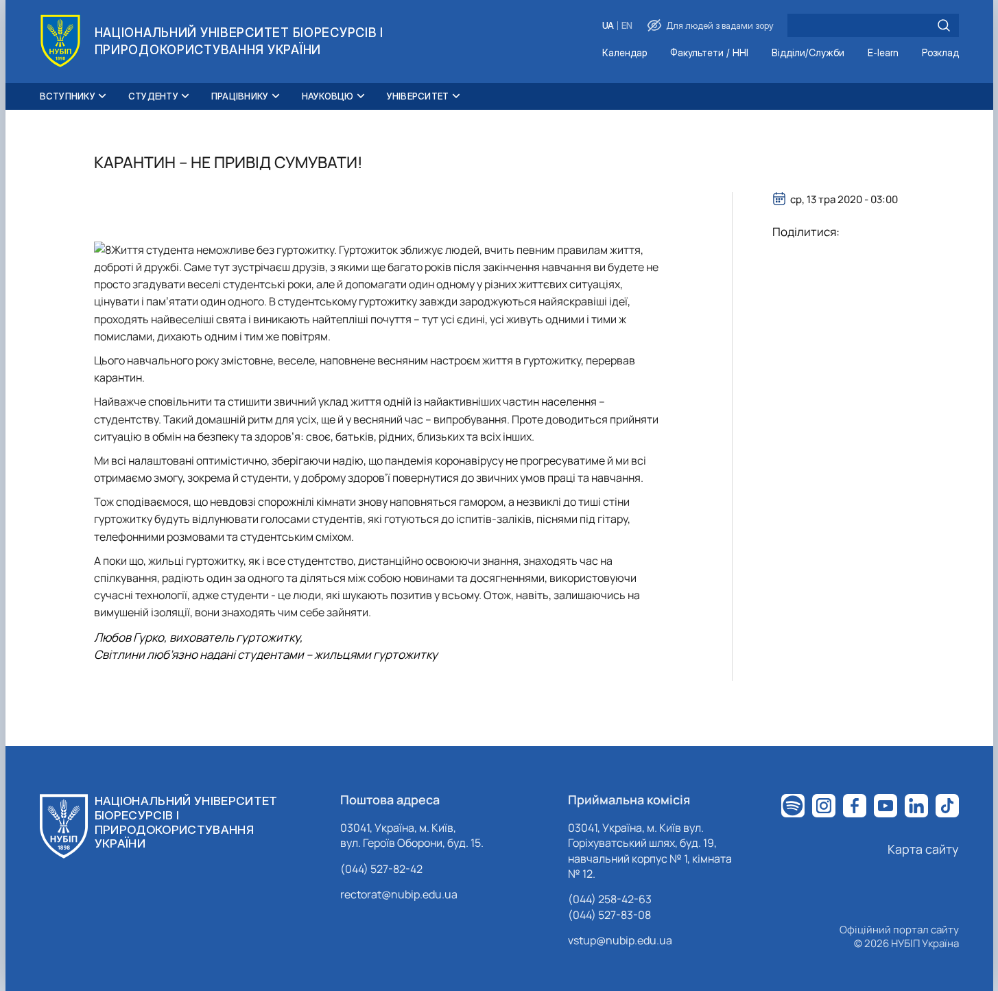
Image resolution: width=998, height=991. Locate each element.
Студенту (153, 96)
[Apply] (944, 25)
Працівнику (240, 96)
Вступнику (67, 96)
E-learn (883, 53)
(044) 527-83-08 (609, 914)
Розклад (940, 53)
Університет (418, 96)
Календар (624, 53)
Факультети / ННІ (709, 53)
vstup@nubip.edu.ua (620, 940)
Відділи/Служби (808, 53)
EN (626, 25)
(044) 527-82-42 (381, 868)
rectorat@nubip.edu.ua (399, 894)
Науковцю (328, 96)
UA (608, 25)
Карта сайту (923, 849)
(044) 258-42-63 (610, 899)
